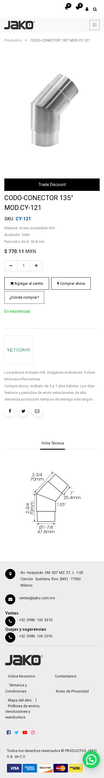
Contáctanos (65, 676)
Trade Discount (52, 184)
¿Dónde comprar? (24, 297)
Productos (13, 40)
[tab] (52, 444)
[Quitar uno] (10, 265)
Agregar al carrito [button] (28, 283)
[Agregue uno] (36, 265)
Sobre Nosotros (21, 676)
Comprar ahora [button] (72, 283)
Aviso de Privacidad (72, 691)
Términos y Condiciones (16, 688)
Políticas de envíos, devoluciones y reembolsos (22, 711)
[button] (24, 297)
